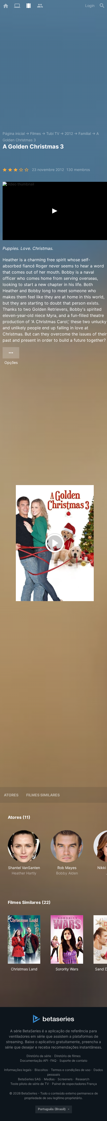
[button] (24, 853)
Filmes (35, 133)
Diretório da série (38, 1056)
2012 (69, 133)
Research (82, 1079)
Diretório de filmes (67, 1056)
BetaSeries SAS (29, 1079)
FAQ (53, 1060)
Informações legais (17, 1070)
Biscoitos (41, 1070)
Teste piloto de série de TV (29, 1084)
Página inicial (14, 133)
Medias (49, 1079)
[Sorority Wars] (67, 939)
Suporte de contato (73, 1060)
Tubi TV (52, 133)
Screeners (65, 1079)
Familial (84, 133)
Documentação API (34, 1060)
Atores (11, 795)
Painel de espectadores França (74, 1084)
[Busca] (102, 5)
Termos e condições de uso (70, 1070)
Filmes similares (43, 795)
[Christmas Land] (24, 939)
